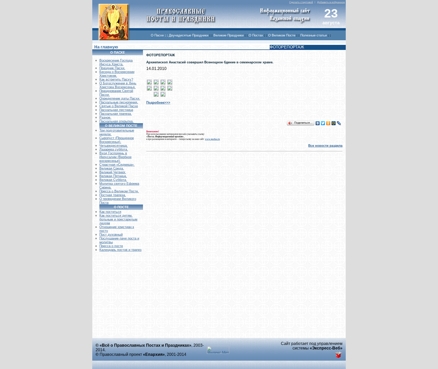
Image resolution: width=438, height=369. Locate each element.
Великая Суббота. (113, 180)
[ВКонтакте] (317, 123)
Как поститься (110, 212)
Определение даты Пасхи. (119, 98)
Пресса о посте (111, 246)
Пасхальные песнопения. (118, 102)
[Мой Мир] (333, 123)
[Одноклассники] (328, 123)
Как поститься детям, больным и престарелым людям (118, 219)
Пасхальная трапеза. (115, 114)
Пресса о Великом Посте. (119, 191)
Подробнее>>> (158, 102)
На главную (106, 47)
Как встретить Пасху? (116, 79)
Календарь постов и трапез (120, 250)
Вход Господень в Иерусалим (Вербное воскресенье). (115, 157)
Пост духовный (111, 234)
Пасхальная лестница (116, 110)
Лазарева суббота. (113, 149)
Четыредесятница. (113, 145)
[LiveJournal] (339, 123)
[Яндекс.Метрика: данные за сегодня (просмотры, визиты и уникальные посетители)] (218, 350)
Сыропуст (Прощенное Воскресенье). (116, 140)
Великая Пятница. (113, 176)
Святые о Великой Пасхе (118, 106)
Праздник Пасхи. (112, 68)
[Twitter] (323, 123)
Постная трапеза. (112, 195)
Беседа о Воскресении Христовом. (116, 74)
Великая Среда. (111, 168)
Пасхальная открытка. (116, 121)
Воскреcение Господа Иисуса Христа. (116, 62)
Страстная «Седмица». (117, 165)
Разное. (105, 117)
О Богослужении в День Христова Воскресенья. (117, 85)
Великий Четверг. (112, 172)
